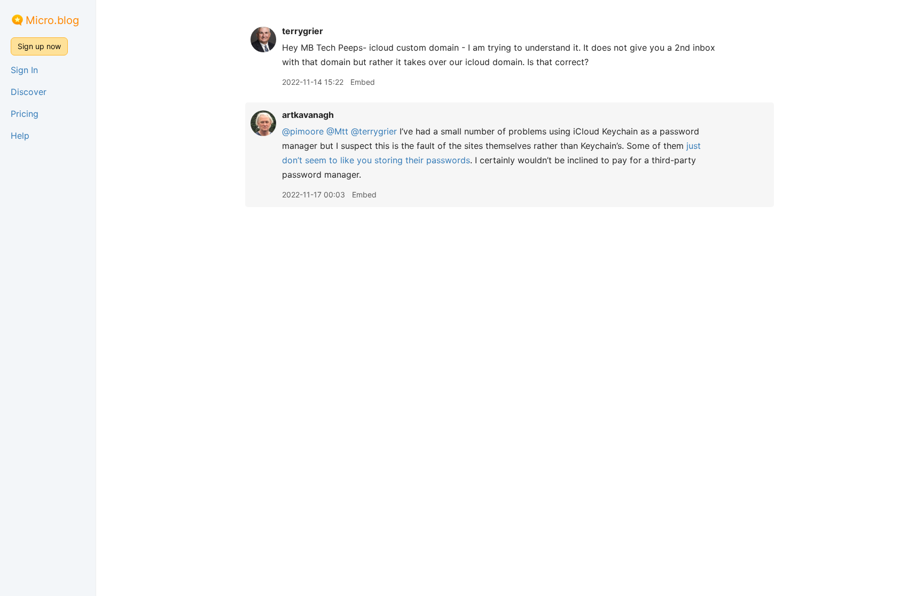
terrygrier (302, 31)
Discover (28, 91)
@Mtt (337, 131)
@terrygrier (374, 131)
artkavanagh (308, 114)
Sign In (24, 70)
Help (20, 135)
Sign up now (39, 46)
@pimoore (303, 131)
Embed (362, 81)
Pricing (24, 113)
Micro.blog (52, 20)
